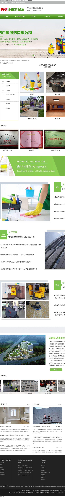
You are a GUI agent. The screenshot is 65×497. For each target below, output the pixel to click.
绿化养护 (8, 103)
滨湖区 (61, 492)
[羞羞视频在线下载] (32, 106)
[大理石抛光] (56, 386)
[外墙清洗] (19, 386)
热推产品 (47, 492)
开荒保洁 (8, 99)
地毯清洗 (8, 108)
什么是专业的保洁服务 (38, 447)
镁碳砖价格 (14, 486)
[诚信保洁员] (21, 139)
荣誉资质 (2, 472)
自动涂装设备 (51, 486)
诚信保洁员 (21, 150)
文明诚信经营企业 (45, 150)
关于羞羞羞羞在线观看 (20, 17)
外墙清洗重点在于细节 (5, 427)
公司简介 (2, 467)
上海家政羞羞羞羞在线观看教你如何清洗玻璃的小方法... (46, 437)
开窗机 (18, 486)
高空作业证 (3, 474)
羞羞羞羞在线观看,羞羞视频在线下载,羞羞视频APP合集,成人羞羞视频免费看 (16, 0)
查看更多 (56, 369)
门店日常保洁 (38, 393)
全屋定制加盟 (27, 486)
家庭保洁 (8, 81)
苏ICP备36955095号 (40, 492)
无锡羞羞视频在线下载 (57, 491)
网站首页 (6, 16)
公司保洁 (8, 86)
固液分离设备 (57, 486)
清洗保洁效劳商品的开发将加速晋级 (41, 427)
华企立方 (28, 492)
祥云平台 (16, 492)
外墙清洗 (8, 90)
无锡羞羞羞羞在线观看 (14, 60)
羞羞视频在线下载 (10, 94)
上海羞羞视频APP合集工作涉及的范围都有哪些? (12, 435)
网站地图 (2, 496)
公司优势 (2, 470)
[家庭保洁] (32, 82)
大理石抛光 (56, 393)
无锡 (59, 492)
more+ (27, 404)
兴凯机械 (22, 486)
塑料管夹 (46, 486)
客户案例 (47, 16)
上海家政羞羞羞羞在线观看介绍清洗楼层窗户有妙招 (13, 446)
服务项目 (33, 16)
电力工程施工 (41, 486)
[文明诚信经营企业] (45, 139)
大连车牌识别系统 (34, 486)
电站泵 (10, 486)
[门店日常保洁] (38, 386)
